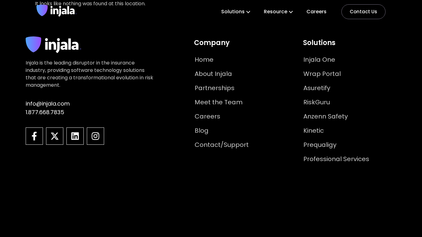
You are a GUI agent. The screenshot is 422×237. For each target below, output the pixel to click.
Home (204, 59)
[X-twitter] (54, 136)
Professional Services (336, 159)
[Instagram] (95, 136)
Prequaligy (319, 144)
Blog (202, 130)
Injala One (319, 59)
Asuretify (316, 88)
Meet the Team (219, 102)
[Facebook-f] (34, 136)
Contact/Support (222, 144)
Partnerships (214, 88)
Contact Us (363, 11)
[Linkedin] (75, 136)
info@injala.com (48, 103)
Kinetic (313, 130)
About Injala (213, 73)
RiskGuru (316, 102)
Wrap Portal (322, 73)
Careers (316, 11)
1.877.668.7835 (45, 112)
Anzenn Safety (325, 116)
